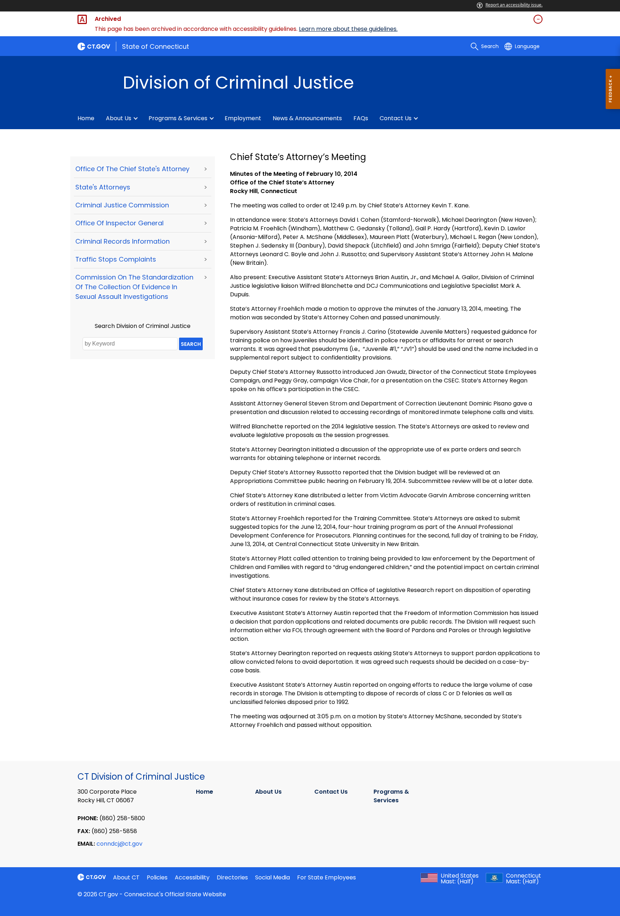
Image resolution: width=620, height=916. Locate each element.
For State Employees (326, 877)
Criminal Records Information (122, 241)
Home (86, 118)
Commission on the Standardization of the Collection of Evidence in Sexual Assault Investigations (134, 287)
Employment (243, 118)
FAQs (360, 118)
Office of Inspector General (119, 223)
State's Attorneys (102, 187)
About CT (126, 877)
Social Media (272, 877)
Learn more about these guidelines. (348, 29)
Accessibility (192, 877)
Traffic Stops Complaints (115, 259)
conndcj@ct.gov (119, 844)
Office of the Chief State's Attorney (132, 168)
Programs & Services (178, 118)
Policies (157, 877)
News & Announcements (307, 118)
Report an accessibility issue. (513, 5)
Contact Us (396, 118)
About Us (118, 118)
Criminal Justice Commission (122, 205)
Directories (232, 877)
